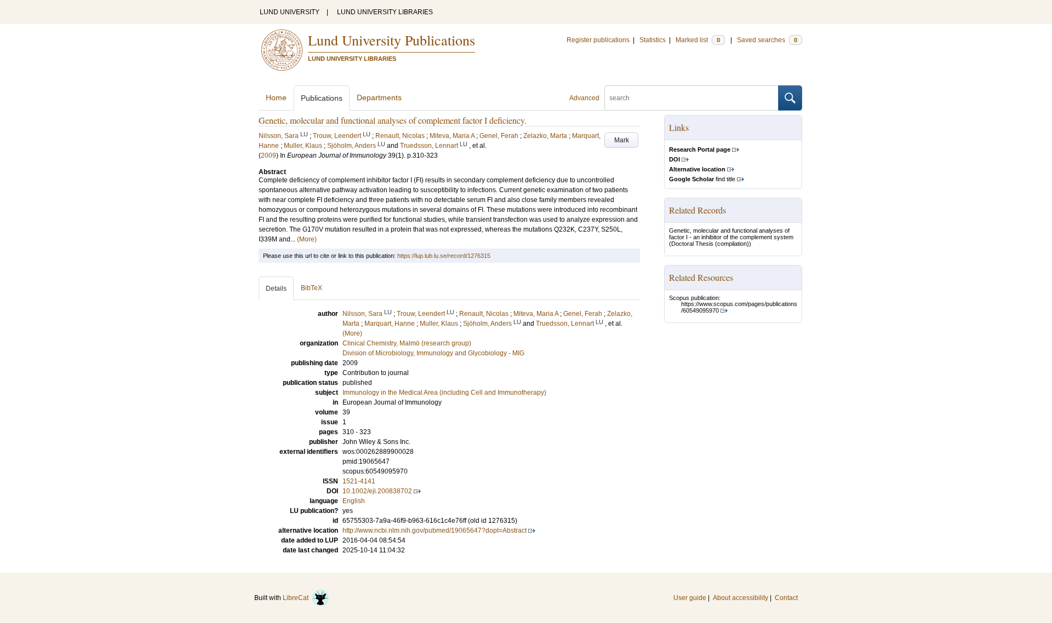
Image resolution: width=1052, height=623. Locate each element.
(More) (307, 239)
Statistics (652, 40)
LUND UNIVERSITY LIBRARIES (385, 12)
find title (702, 179)
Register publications (598, 40)
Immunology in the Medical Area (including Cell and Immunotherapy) (444, 392)
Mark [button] (621, 140)
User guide (689, 598)
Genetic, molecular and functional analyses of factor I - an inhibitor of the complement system (731, 233)
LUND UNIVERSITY (289, 12)
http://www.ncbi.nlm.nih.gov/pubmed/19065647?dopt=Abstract (434, 530)
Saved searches (767, 40)
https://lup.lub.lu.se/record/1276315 (443, 255)
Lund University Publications (391, 40)
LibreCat (297, 598)
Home (276, 97)
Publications (321, 98)
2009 (268, 155)
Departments (379, 97)
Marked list (698, 40)
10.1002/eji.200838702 (377, 491)
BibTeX (311, 288)
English (353, 501)
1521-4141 (358, 481)
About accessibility (740, 598)
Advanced (584, 98)
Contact (786, 598)
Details (276, 288)
